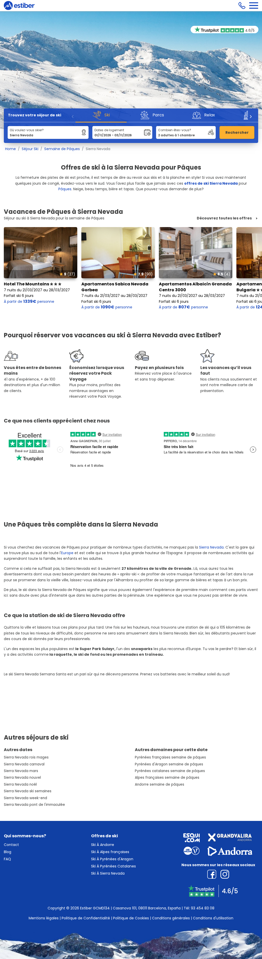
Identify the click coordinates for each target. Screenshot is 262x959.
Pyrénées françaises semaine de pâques (170, 757)
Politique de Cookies (131, 918)
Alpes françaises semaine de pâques (167, 777)
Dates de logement (109, 130)
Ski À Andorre (102, 844)
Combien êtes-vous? (174, 130)
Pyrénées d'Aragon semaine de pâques (169, 764)
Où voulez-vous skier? (27, 130)
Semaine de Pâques (62, 148)
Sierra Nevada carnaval (24, 764)
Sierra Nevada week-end (25, 798)
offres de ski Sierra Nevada (211, 183)
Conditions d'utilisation (213, 918)
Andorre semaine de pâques (159, 784)
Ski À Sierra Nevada (108, 873)
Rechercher (237, 132)
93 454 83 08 (202, 908)
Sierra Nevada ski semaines (27, 791)
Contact (11, 844)
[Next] (250, 116)
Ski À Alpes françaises (110, 851)
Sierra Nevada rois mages (26, 757)
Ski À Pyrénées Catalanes (113, 866)
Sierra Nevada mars (21, 770)
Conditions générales (171, 918)
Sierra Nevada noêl (20, 784)
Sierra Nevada (211, 547)
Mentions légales (44, 918)
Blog (7, 851)
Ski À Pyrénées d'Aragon (112, 859)
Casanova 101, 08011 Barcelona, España (147, 908)
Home (10, 148)
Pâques (64, 189)
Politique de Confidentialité (86, 918)
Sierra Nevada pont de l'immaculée (34, 804)
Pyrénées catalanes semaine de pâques (170, 770)
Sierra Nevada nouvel (22, 777)
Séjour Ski (30, 148)
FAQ (7, 859)
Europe (67, 552)
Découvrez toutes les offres (224, 218)
